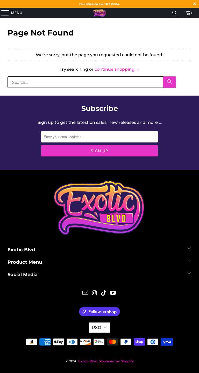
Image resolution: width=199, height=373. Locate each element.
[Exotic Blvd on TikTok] (104, 293)
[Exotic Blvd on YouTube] (113, 293)
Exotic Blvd (87, 361)
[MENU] (3, 13)
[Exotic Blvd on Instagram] (94, 293)
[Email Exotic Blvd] (85, 293)
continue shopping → (117, 69)
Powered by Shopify (116, 361)
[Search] (175, 13)
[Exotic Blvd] (99, 13)
